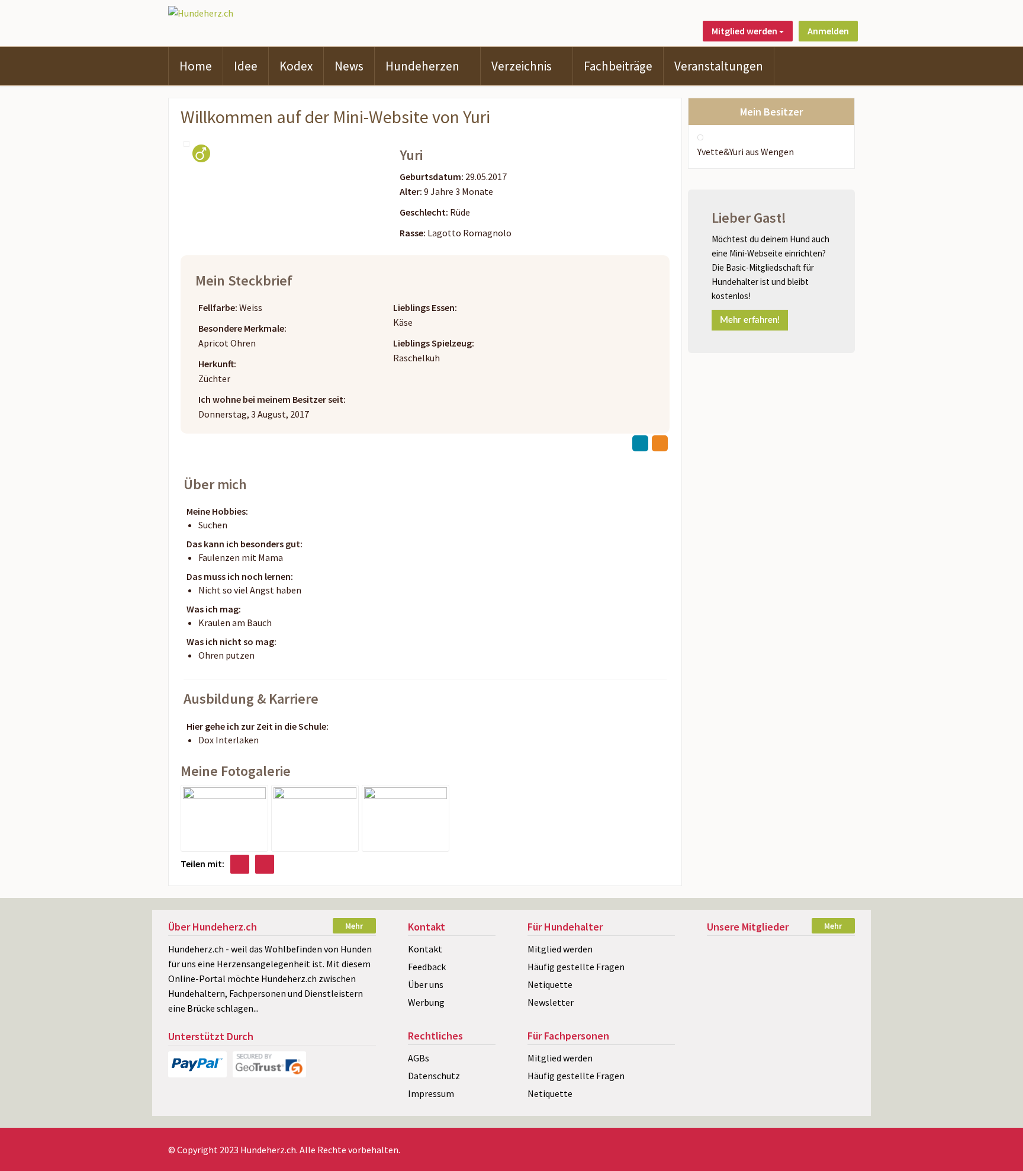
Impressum (431, 1093)
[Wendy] (780, 972)
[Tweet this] (264, 864)
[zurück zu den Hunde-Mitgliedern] (640, 443)
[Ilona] (831, 952)
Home (195, 66)
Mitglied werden (560, 949)
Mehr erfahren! (750, 320)
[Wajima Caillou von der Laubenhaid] (729, 952)
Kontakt (425, 949)
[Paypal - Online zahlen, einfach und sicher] (197, 1064)
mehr (354, 925)
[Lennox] (780, 952)
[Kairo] (729, 972)
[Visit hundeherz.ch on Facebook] (239, 864)
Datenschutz (434, 1076)
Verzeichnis (521, 66)
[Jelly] (780, 993)
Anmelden (828, 31)
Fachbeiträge (618, 66)
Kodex (296, 66)
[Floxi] (831, 972)
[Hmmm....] (315, 817)
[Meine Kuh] (224, 817)
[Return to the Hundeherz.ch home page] (200, 12)
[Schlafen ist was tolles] (405, 817)
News (348, 66)
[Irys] (831, 1014)
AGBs (418, 1058)
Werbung (426, 1002)
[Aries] (831, 993)
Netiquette (549, 984)
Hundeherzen (422, 66)
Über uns (425, 984)
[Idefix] (729, 993)
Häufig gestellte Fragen (576, 967)
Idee (246, 66)
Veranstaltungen (718, 66)
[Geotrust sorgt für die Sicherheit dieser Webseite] (269, 1064)
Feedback (427, 967)
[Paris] (780, 1014)
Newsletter (550, 1002)
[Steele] (729, 1014)
